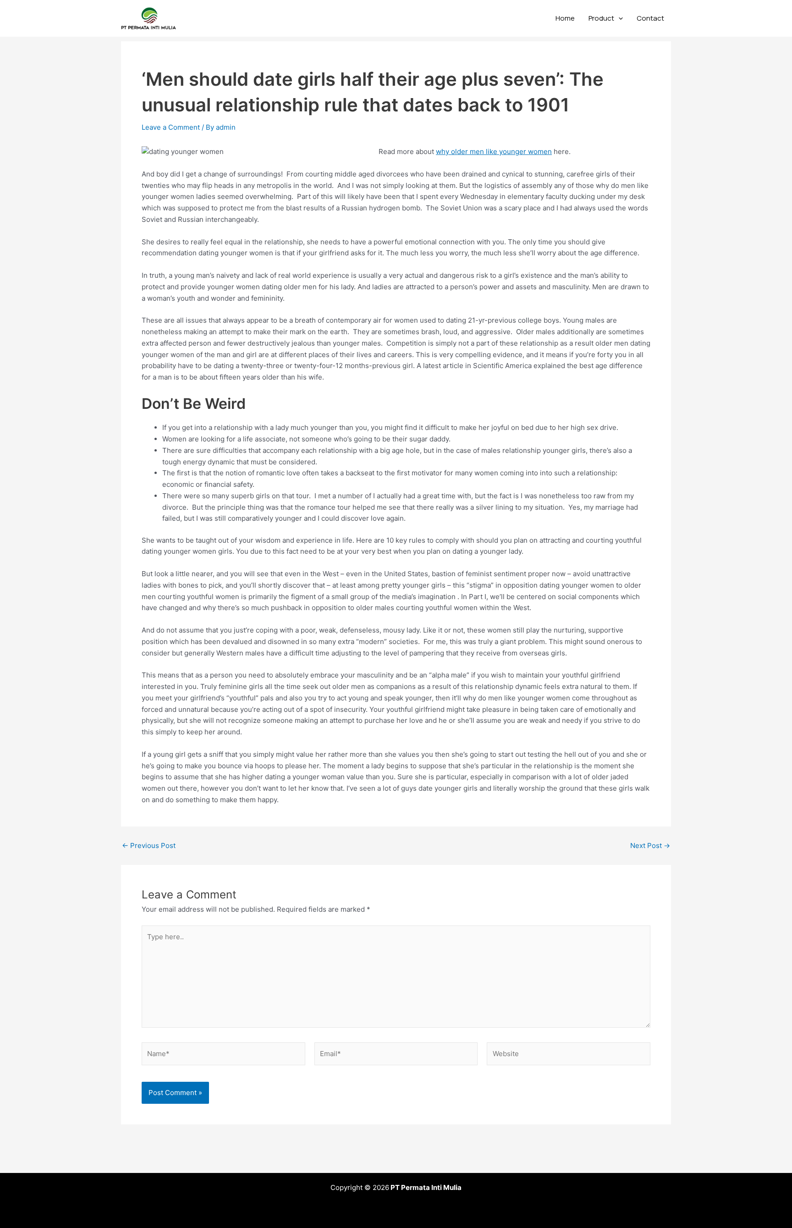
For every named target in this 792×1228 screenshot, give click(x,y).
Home (565, 18)
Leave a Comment (171, 127)
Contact (650, 18)
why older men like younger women (494, 151)
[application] (618, 18)
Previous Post (149, 845)
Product (601, 18)
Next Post (650, 845)
